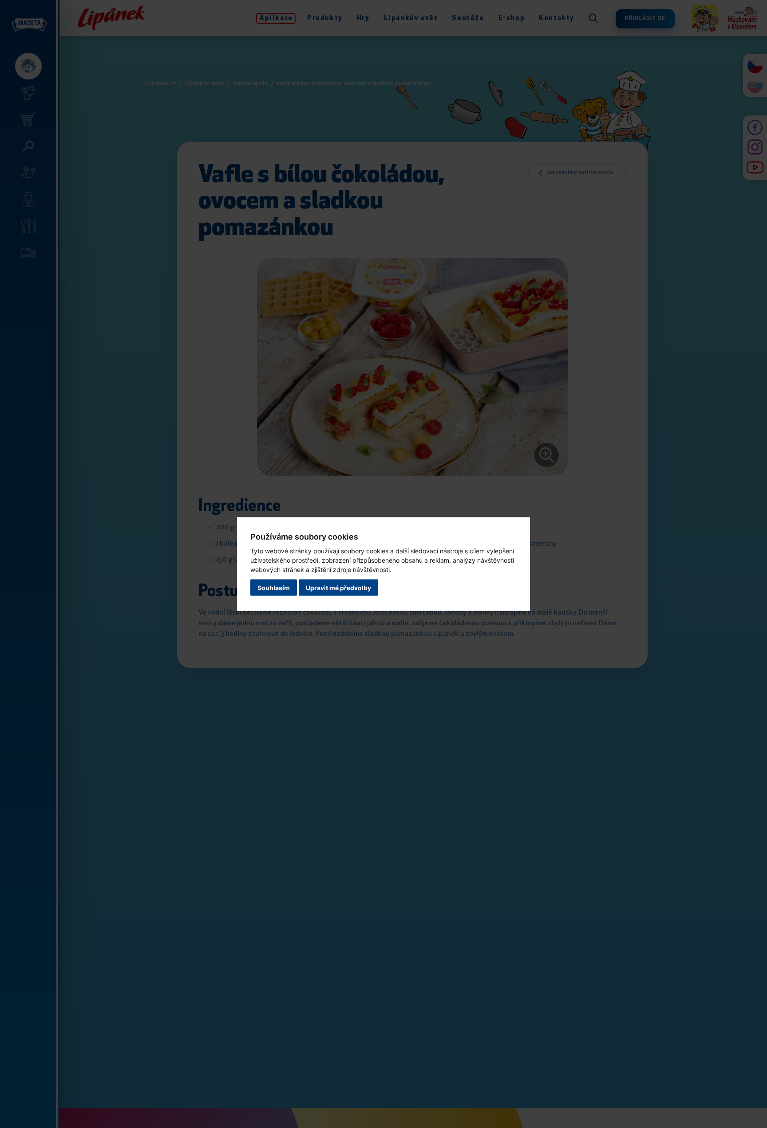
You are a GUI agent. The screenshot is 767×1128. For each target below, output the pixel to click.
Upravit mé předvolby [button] (338, 588)
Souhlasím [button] (273, 588)
